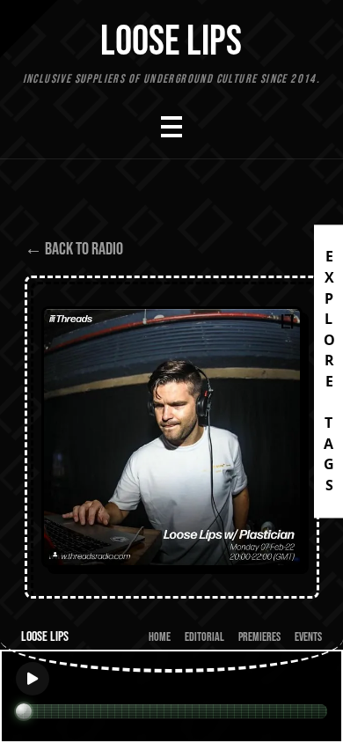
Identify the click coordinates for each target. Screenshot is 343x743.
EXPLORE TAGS (329, 371)
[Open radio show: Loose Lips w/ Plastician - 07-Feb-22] (172, 437)
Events (308, 636)
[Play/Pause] (32, 678)
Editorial (204, 636)
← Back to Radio (74, 249)
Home (160, 636)
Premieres (259, 636)
